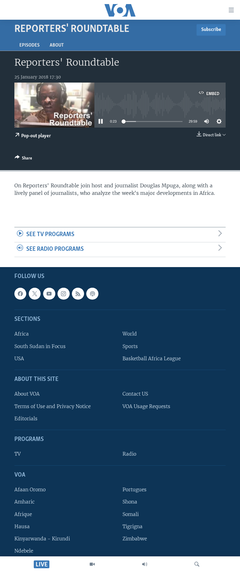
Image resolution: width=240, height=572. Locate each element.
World (129, 334)
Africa (21, 334)
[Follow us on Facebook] (20, 293)
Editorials (26, 418)
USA (19, 358)
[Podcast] (92, 293)
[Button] (23, 159)
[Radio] (144, 564)
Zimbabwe (134, 538)
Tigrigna (132, 526)
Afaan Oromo (30, 490)
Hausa (22, 526)
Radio (129, 454)
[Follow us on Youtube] (49, 293)
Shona (129, 502)
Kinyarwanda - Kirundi (42, 538)
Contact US (135, 394)
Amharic (24, 502)
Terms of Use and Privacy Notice (52, 406)
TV (17, 454)
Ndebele (23, 551)
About (57, 45)
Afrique (23, 514)
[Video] (92, 564)
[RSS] (78, 293)
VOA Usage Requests (146, 406)
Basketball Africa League (151, 358)
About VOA (27, 394)
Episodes (29, 45)
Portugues (134, 490)
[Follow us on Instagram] (63, 293)
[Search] (197, 564)
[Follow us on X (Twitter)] (35, 293)
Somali (130, 514)
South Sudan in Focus (40, 346)
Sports (130, 346)
